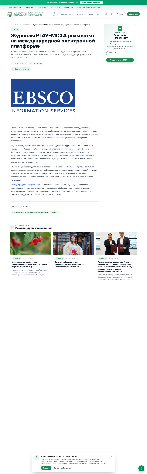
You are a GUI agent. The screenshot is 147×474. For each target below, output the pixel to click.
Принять (46, 468)
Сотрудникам (41, 7)
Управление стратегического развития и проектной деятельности (36, 212)
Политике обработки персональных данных (88, 463)
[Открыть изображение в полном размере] (43, 100)
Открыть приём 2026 (118, 60)
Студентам (28, 7)
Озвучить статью (22, 69)
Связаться (133, 14)
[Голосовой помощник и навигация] (141, 468)
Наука (90, 14)
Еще (99, 14)
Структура (79, 14)
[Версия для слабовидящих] (106, 14)
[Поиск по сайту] (111, 14)
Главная (16, 25)
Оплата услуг (55, 7)
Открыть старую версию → (91, 2)
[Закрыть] (111, 456)
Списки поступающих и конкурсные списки (82, 7)
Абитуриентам (15, 7)
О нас (54, 14)
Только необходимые (62, 468)
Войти (121, 14)
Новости (26, 25)
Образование (66, 14)
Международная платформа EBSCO (27, 185)
